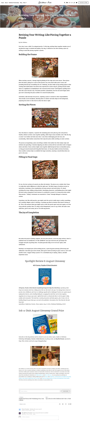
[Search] (64, 2)
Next (47, 397)
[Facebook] (59, 404)
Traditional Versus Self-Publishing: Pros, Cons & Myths (31, 399)
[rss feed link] (70, 404)
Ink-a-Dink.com (48, 375)
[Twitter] (62, 404)
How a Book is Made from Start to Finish (31, 378)
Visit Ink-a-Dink (83, 2)
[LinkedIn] (65, 404)
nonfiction (52, 376)
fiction (46, 376)
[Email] (69, 404)
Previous (21, 397)
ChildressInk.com (39, 375)
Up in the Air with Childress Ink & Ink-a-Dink (58, 398)
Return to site (22, 404)
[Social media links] (71, 2)
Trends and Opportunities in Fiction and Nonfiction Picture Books (55, 378)
